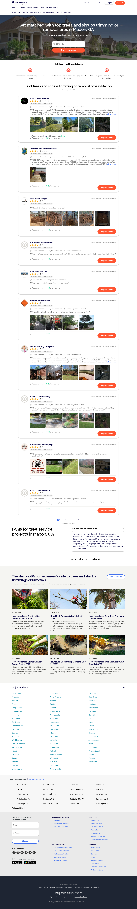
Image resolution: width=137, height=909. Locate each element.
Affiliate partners (97, 870)
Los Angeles (17, 711)
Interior (15, 7)
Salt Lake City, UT (77, 799)
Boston (53, 704)
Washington (17, 740)
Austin (90, 719)
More (42, 7)
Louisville (54, 693)
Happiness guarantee (98, 867)
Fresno (15, 704)
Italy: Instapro (69, 887)
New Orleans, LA (76, 794)
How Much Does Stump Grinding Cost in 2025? (68, 663)
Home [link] (14, 12)
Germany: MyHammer (56, 887)
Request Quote (107, 138)
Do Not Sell (70, 893)
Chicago (15, 765)
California (63, 893)
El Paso (91, 726)
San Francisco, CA (50, 804)
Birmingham (17, 693)
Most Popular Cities (18, 779)
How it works (95, 847)
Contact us (95, 863)
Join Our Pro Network (61, 851)
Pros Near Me (95, 833)
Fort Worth (92, 729)
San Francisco (17, 726)
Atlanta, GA (21, 785)
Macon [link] (25, 12)
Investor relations (97, 860)
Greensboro (55, 747)
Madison (91, 758)
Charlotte (54, 744)
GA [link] (19, 12)
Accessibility (78, 893)
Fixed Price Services (61, 827)
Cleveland (54, 762)
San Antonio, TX (102, 799)
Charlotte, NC (49, 785)
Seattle (91, 755)
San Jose (15, 729)
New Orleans (55, 697)
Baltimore (54, 701)
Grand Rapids (55, 711)
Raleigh (53, 751)
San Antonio (93, 737)
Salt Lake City (94, 740)
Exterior (22, 7)
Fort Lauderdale (18, 744)
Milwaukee (92, 762)
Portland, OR (48, 799)
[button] (38, 124)
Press (93, 857)
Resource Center (97, 827)
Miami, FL (100, 789)
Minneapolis (55, 715)
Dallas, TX (100, 785)
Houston (91, 733)
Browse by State (35, 779)
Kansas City (55, 722)
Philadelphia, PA (23, 799)
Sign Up (120, 3)
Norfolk (91, 744)
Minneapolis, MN (49, 794)
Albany (53, 733)
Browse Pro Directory (61, 823)
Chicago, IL (74, 785)
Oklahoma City (56, 769)
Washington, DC (102, 804)
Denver (15, 733)
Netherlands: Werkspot (82, 887)
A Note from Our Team (98, 836)
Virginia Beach (94, 751)
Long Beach (17, 708)
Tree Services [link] (34, 12)
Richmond (92, 747)
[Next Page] (85, 520)
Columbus (54, 765)
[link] (68, 101)
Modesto (15, 715)
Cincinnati (54, 758)
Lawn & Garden (32, 7)
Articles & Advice (51, 7)
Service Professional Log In (63, 847)
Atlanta (15, 762)
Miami (14, 751)
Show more (112, 114)
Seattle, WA (74, 804)
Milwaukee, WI (22, 794)
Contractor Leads (60, 857)
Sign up (25, 841)
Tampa (14, 758)
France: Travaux (43, 887)
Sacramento (17, 719)
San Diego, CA (22, 804)
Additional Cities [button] (17, 808)
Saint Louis (54, 726)
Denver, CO (21, 789)
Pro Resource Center (61, 854)
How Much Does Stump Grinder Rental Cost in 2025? (27, 663)
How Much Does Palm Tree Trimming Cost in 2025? (106, 617)
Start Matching (68, 50)
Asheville (53, 740)
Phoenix (15, 697)
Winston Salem (56, 755)
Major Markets (20, 687)
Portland (92, 693)
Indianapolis (17, 769)
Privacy (57, 893)
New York (54, 737)
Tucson (15, 701)
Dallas (90, 722)
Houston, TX (48, 789)
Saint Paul (54, 719)
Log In (109, 3)
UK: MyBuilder (95, 887)
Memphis (92, 711)
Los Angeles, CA (76, 789)
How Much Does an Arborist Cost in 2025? (67, 617)
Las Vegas (54, 729)
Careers (94, 854)
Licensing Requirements (99, 839)
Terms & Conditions (81, 897)
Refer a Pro (95, 830)
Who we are (95, 851)
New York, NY (101, 794)
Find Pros (57, 820)
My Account (95, 820)
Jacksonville (17, 747)
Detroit (53, 708)
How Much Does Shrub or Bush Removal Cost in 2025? (26, 617)
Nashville (92, 715)
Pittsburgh (92, 704)
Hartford (15, 737)
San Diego (16, 722)
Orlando (15, 755)
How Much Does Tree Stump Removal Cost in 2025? (106, 663)
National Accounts (60, 860)
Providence (93, 708)
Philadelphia (93, 701)
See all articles (116, 577)
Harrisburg (92, 697)
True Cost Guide (96, 823)
